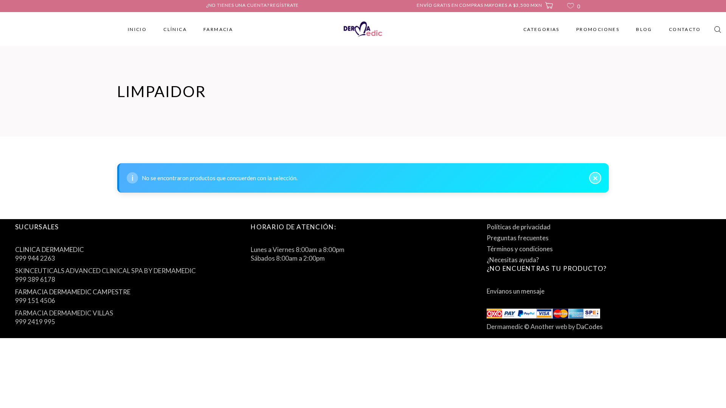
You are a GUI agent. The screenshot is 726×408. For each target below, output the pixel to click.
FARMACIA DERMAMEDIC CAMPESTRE (72, 292)
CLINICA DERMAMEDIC (49, 249)
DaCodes (589, 327)
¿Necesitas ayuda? (513, 260)
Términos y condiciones (520, 249)
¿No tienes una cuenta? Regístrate (252, 5)
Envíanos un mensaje (515, 291)
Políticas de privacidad (519, 227)
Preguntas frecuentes (518, 238)
